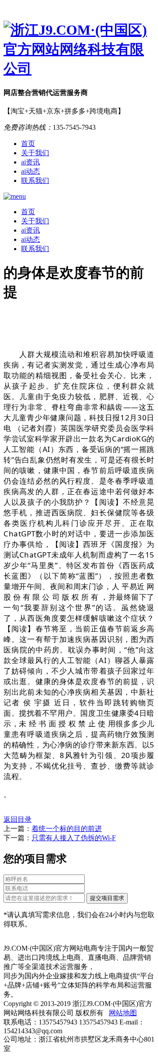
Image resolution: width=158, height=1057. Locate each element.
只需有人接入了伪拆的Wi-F (74, 838)
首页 (28, 143)
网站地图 (123, 1013)
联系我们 (35, 180)
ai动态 (30, 171)
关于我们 (35, 153)
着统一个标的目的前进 (67, 828)
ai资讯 (30, 162)
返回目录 (18, 819)
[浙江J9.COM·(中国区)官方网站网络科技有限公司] (79, 50)
